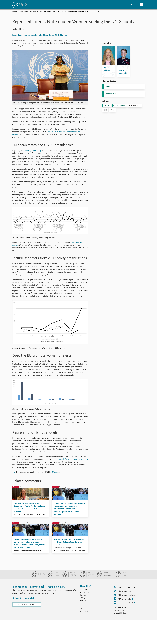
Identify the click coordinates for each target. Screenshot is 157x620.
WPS (112, 110)
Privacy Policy (119, 610)
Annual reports (85, 592)
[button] (141, 4)
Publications (24, 11)
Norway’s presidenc (33, 151)
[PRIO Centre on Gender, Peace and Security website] (69, 576)
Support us (84, 612)
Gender (107, 86)
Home (14, 11)
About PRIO (84, 590)
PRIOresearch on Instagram (129, 595)
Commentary (36, 11)
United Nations (110, 94)
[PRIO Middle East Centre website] (86, 576)
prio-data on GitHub (126, 603)
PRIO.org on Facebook (126, 587)
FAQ (81, 609)
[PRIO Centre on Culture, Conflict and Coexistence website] (103, 576)
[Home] (19, 5)
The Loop (55, 472)
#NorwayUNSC (135, 105)
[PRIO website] (37, 576)
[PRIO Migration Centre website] (120, 576)
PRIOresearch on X (125, 591)
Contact (83, 603)
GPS (105, 110)
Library (82, 598)
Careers (83, 595)
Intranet (83, 606)
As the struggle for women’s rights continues (70, 459)
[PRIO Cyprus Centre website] (52, 576)
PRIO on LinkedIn (125, 599)
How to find (84, 601)
